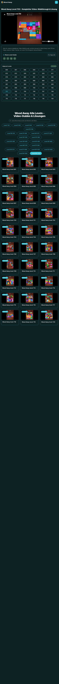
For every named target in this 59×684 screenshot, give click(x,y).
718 (34, 98)
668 (25, 70)
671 (52, 70)
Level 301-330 (23, 137)
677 (52, 73)
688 (34, 80)
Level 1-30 (6, 125)
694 (34, 84)
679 (16, 77)
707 (43, 91)
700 (34, 88)
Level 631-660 (48, 149)
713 (43, 95)
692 (16, 84)
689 (43, 80)
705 (25, 91)
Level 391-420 (23, 141)
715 (7, 98)
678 (7, 77)
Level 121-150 (51, 125)
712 (34, 95)
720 (52, 98)
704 (16, 91)
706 (34, 91)
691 (7, 84)
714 (52, 95)
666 (6, 70)
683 (52, 77)
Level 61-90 (28, 125)
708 (52, 91)
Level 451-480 (48, 141)
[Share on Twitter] (4, 58)
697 (7, 88)
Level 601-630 (36, 149)
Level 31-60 (17, 125)
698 (16, 88)
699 (25, 88)
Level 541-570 (11, 149)
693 (25, 84)
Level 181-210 (11, 133)
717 (25, 98)
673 (16, 73)
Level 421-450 (36, 141)
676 (43, 73)
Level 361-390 (11, 141)
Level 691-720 (36, 153)
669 (34, 70)
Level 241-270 (35, 133)
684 (7, 80)
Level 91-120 (39, 125)
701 (43, 88)
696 (52, 84)
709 (7, 95)
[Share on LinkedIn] (11, 58)
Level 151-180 (29, 129)
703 (7, 91)
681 (34, 77)
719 (43, 98)
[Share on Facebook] (7, 58)
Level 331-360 (36, 137)
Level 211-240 (23, 133)
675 (34, 73)
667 (16, 70)
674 (25, 73)
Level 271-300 (48, 133)
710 (16, 95)
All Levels (54, 66)
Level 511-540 (36, 145)
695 (43, 84)
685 (16, 80)
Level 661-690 (23, 153)
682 (43, 77)
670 (43, 70)
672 (7, 73)
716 (16, 98)
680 (25, 77)
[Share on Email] (14, 58)
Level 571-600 (23, 149)
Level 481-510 (23, 145)
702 (52, 88)
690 (52, 80)
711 (25, 95)
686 (25, 80)
